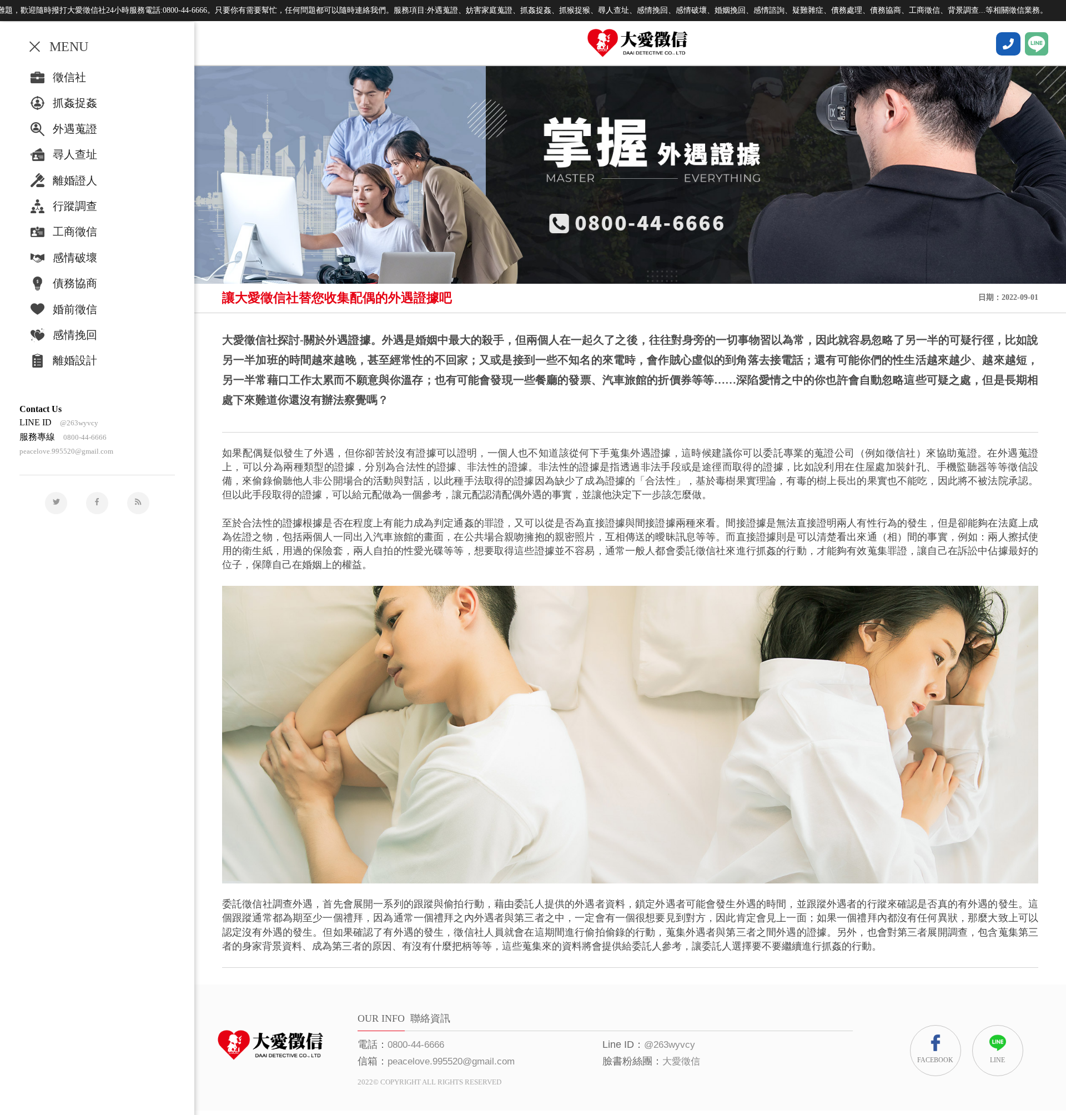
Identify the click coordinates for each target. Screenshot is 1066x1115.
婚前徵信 (75, 309)
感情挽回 (75, 335)
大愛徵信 (681, 1061)
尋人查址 (75, 154)
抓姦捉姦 (75, 103)
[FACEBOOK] (1008, 44)
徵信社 (69, 77)
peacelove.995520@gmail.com (66, 451)
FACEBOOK (935, 1060)
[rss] (138, 503)
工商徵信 (75, 231)
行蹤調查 (75, 206)
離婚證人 (75, 180)
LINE (997, 1060)
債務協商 (75, 283)
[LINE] (1036, 44)
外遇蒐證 (75, 129)
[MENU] (35, 46)
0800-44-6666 (85, 437)
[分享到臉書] (97, 503)
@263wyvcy (79, 423)
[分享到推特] (56, 503)
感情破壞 (75, 258)
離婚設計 (75, 360)
